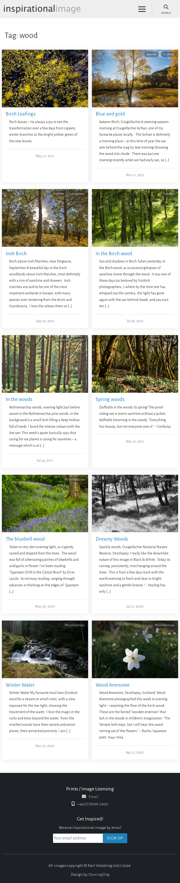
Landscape (77, 193)
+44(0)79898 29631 (93, 804)
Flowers (154, 339)
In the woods (19, 399)
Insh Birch (16, 253)
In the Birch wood (114, 253)
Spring (80, 54)
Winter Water (20, 685)
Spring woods (110, 399)
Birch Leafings (21, 114)
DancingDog (98, 874)
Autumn (151, 54)
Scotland (168, 54)
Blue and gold (110, 114)
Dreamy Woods (112, 539)
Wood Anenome (113, 685)
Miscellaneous (74, 479)
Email (93, 797)
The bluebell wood (25, 539)
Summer (168, 193)
